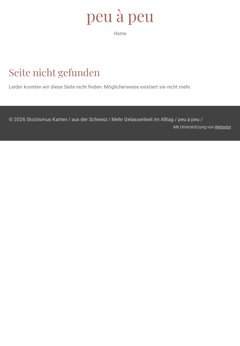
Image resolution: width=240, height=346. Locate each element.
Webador (223, 127)
